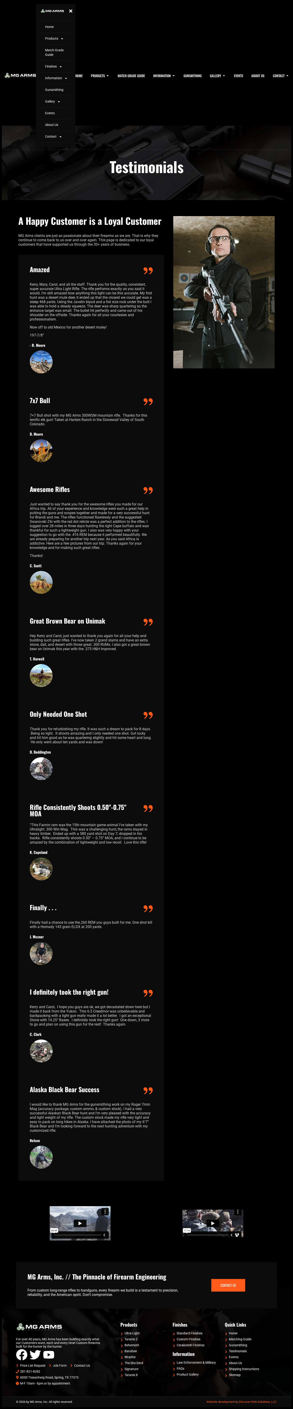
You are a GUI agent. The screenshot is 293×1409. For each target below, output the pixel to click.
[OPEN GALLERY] (223, 75)
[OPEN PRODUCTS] (107, 75)
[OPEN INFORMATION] (173, 75)
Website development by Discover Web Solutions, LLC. (241, 1402)
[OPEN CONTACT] (287, 75)
